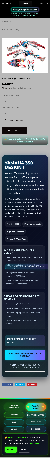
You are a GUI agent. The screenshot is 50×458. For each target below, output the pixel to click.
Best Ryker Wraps (35, 415)
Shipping (6, 88)
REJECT (24, 449)
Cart (46, 3)
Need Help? (36, 422)
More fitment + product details (21, 340)
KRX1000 (14, 415)
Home (5, 21)
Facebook (36, 429)
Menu (8, 3)
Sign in (16, 15)
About (14, 429)
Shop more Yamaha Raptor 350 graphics (25, 354)
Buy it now (14, 130)
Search (25, 3)
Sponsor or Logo (10, 107)
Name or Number (11, 95)
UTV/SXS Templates (14, 406)
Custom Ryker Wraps (35, 407)
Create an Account (29, 15)
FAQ (14, 422)
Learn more (34, 443)
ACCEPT (11, 449)
